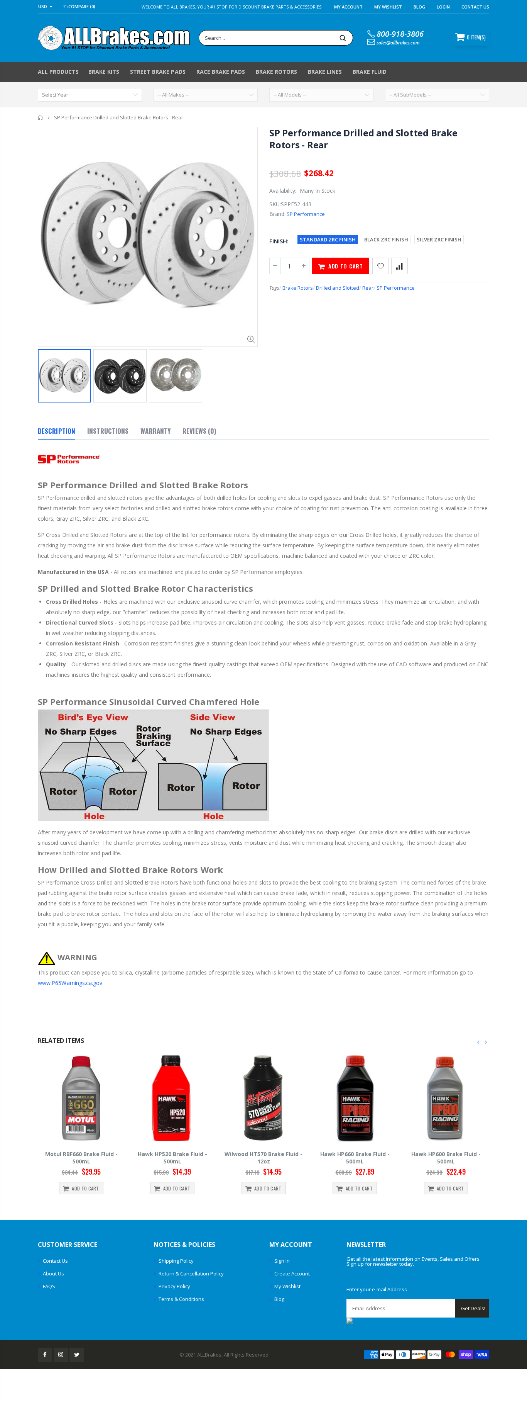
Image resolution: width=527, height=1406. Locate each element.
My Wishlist (287, 1286)
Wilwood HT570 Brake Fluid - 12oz (263, 1157)
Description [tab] (56, 431)
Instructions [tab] (107, 431)
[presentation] (478, 1042)
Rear (367, 287)
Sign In (282, 1260)
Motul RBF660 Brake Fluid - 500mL (81, 1157)
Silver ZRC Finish (439, 239)
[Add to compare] (399, 266)
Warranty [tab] (155, 431)
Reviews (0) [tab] (199, 431)
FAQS (49, 1286)
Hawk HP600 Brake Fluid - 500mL (446, 1157)
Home (41, 117)
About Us (53, 1273)
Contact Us (475, 7)
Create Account (292, 1273)
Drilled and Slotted (337, 287)
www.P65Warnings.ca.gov (70, 983)
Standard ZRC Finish (328, 239)
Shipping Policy (176, 1260)
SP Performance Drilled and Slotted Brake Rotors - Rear (363, 138)
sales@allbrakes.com (398, 42)
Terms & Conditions (181, 1299)
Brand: (277, 213)
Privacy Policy (174, 1286)
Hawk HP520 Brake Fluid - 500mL (172, 1157)
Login (443, 7)
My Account (348, 7)
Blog (419, 7)
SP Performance (306, 214)
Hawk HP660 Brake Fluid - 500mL (355, 1157)
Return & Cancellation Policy (191, 1273)
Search (343, 38)
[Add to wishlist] (380, 266)
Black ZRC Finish (386, 239)
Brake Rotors (297, 287)
